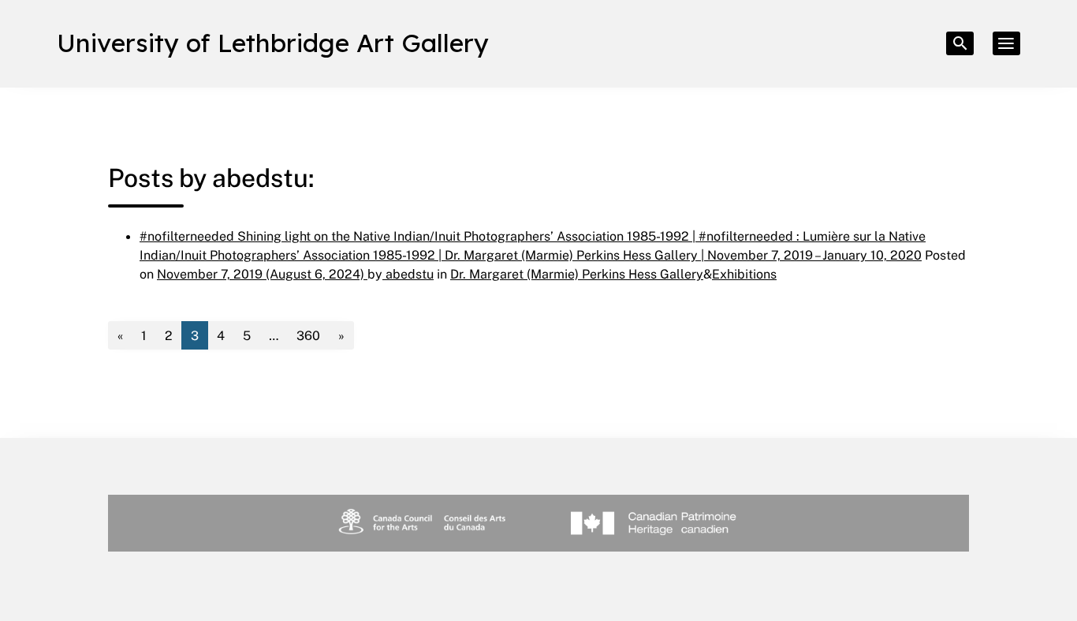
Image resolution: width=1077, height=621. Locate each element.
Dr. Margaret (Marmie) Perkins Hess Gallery (576, 274)
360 (308, 335)
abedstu (408, 274)
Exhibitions (744, 274)
